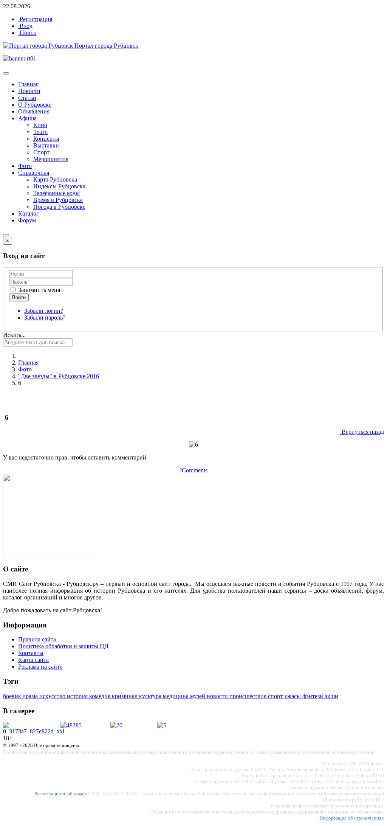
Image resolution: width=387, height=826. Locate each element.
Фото (25, 166)
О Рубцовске (34, 104)
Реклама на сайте (40, 666)
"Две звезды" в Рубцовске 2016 (58, 376)
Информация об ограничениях (351, 818)
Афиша (27, 118)
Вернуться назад (362, 432)
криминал (125, 696)
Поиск (27, 33)
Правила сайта (37, 639)
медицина (176, 696)
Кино (40, 125)
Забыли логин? (43, 310)
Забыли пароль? (44, 317)
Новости (29, 91)
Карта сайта (33, 660)
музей (198, 696)
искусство (53, 696)
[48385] (71, 725)
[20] (116, 725)
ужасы (293, 696)
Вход (25, 26)
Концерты (46, 138)
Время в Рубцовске (58, 200)
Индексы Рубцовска (59, 186)
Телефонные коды (56, 193)
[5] (161, 725)
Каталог (28, 213)
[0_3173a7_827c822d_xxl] (33, 731)
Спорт (41, 152)
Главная (28, 84)
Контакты (30, 653)
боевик (13, 696)
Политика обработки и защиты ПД (63, 646)
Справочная (33, 172)
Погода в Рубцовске (59, 206)
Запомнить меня (38, 290)
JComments (193, 470)
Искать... (14, 335)
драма (31, 696)
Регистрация (35, 19)
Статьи (27, 98)
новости (218, 696)
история (78, 696)
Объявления (34, 111)
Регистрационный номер (60, 793)
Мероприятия (50, 159)
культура (151, 696)
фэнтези (313, 696)
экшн (331, 696)
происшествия (248, 696)
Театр (40, 132)
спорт (276, 696)
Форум (27, 220)
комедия (100, 696)
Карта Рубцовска (55, 179)
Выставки (46, 145)
